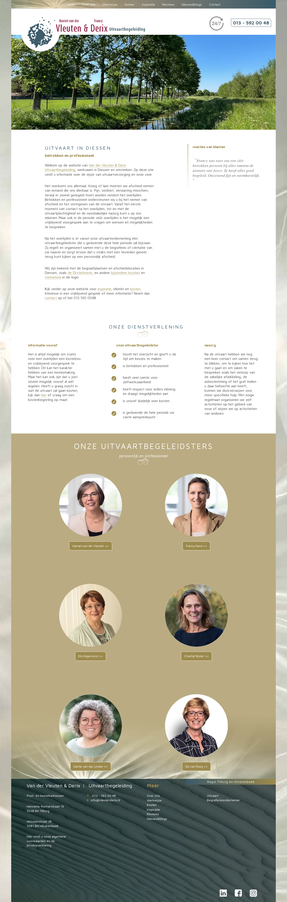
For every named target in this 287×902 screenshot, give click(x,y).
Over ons (88, 4)
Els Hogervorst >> (90, 656)
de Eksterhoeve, (80, 273)
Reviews (168, 4)
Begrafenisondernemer (223, 800)
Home (71, 4)
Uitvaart (212, 795)
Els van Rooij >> (196, 766)
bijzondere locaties (125, 273)
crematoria (53, 277)
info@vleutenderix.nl (105, 800)
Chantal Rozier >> (196, 656)
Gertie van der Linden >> (91, 766)
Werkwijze (109, 4)
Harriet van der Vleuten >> (90, 546)
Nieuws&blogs (192, 4)
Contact (214, 4)
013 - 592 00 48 (251, 22)
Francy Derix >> (196, 546)
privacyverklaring (39, 845)
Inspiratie (148, 4)
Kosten (130, 4)
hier (44, 395)
